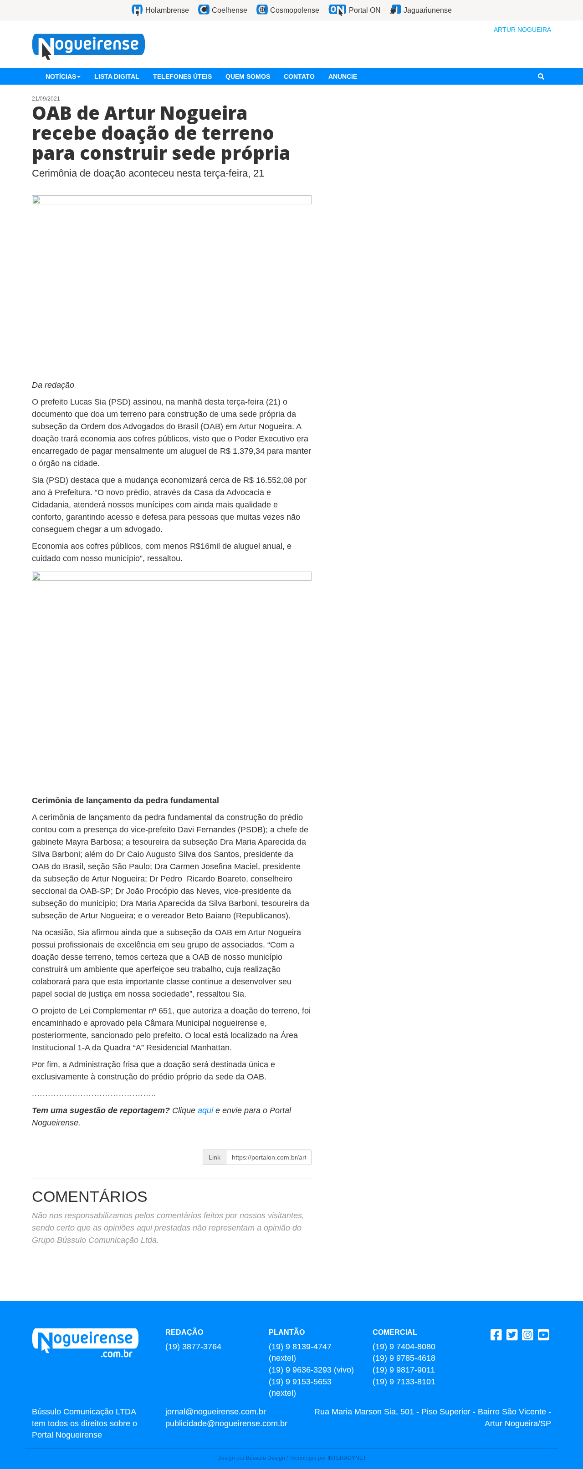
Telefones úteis (182, 76)
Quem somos (247, 76)
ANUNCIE (342, 76)
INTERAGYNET (346, 1458)
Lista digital (116, 76)
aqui (205, 1110)
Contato (299, 76)
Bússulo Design (265, 1458)
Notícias (61, 76)
